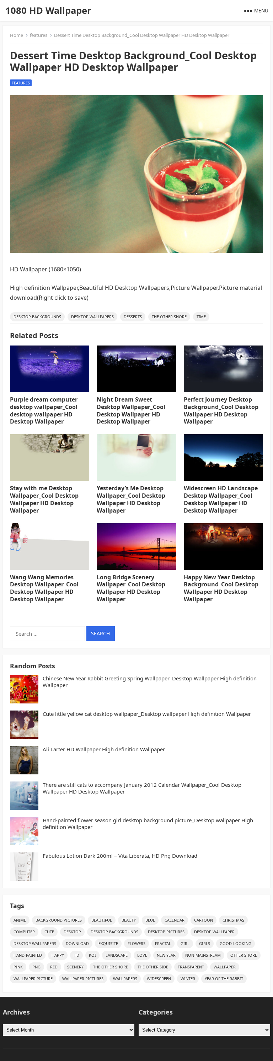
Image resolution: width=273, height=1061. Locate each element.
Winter (188, 978)
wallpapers (125, 978)
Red (54, 966)
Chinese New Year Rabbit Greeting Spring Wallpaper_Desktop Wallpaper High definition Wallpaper (150, 682)
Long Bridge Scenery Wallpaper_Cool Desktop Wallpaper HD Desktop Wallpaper (131, 588)
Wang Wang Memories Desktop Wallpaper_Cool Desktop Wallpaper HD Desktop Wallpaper (44, 588)
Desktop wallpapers (92, 316)
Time (201, 316)
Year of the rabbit (224, 978)
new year (166, 955)
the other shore (169, 316)
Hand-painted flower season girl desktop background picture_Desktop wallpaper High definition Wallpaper (148, 824)
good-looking (235, 943)
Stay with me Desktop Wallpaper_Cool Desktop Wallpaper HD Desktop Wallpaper (44, 499)
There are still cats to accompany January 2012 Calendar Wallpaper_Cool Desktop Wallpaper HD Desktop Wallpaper (142, 788)
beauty (129, 920)
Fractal (163, 943)
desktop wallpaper (214, 931)
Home (16, 35)
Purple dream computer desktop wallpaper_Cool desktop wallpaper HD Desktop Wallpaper (43, 410)
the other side (153, 966)
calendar (174, 920)
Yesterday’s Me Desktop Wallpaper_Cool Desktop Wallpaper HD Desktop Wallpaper (131, 499)
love (142, 955)
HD (76, 955)
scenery (75, 966)
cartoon (203, 920)
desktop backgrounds (37, 316)
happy (58, 955)
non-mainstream (203, 955)
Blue (150, 920)
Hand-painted (28, 955)
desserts (133, 316)
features (38, 35)
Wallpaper (225, 966)
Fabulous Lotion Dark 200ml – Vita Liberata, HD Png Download (120, 855)
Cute (49, 931)
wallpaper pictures (82, 978)
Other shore (243, 955)
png (36, 966)
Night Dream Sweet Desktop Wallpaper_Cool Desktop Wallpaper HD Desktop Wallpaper (131, 410)
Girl (185, 943)
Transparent (191, 966)
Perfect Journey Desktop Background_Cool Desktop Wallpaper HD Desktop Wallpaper (221, 410)
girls (204, 943)
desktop (72, 931)
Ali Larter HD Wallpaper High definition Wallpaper (104, 749)
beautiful (101, 920)
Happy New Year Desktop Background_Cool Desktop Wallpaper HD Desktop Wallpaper (221, 588)
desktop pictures (166, 931)
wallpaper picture (33, 978)
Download (77, 943)
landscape (117, 955)
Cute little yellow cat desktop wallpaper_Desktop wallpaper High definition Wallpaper (147, 714)
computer (24, 931)
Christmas (233, 920)
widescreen (159, 978)
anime (20, 920)
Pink (18, 966)
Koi (92, 955)
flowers (136, 943)
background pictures (59, 920)
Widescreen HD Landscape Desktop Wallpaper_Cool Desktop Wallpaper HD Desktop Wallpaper (221, 499)
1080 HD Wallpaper (48, 10)
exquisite (108, 943)
